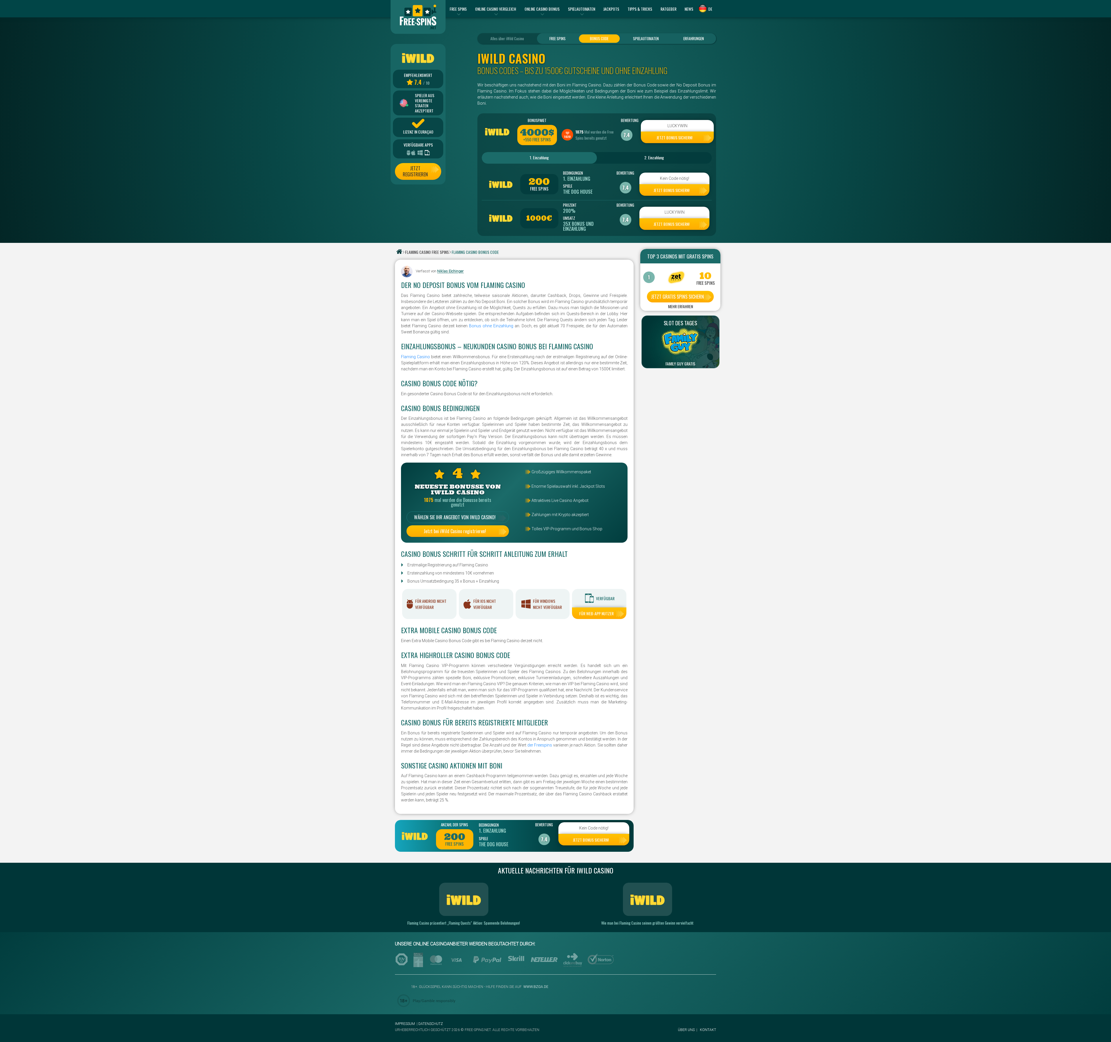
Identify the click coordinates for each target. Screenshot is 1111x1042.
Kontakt (708, 1030)
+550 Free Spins (537, 139)
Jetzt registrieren (415, 171)
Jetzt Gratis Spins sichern (677, 296)
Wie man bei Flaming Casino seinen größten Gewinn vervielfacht (647, 923)
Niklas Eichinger (450, 271)
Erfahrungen (693, 38)
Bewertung (626, 120)
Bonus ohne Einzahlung (491, 326)
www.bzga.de (535, 987)
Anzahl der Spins (454, 824)
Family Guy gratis (680, 364)
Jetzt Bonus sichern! (674, 137)
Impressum (405, 1024)
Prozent (570, 205)
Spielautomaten (646, 38)
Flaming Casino (415, 356)
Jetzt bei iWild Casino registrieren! (455, 531)
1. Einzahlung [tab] (539, 157)
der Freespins (539, 745)
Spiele (567, 186)
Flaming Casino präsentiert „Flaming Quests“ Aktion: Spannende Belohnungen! (463, 923)
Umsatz (569, 218)
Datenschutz (430, 1024)
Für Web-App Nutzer (596, 613)
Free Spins (557, 38)
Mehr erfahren (680, 306)
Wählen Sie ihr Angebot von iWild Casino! (455, 517)
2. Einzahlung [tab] (654, 157)
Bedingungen (573, 173)
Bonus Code (599, 38)
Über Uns (686, 1030)
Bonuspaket (537, 120)
